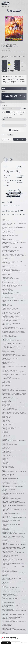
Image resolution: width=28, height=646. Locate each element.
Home (2, 6)
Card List (7, 6)
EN (22, 3)
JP (19, 3)
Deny (16, 642)
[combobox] (14, 119)
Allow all (6, 642)
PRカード (6, 183)
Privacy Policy (4, 639)
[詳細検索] (24, 108)
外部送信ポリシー (21, 214)
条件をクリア (6, 139)
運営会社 (3, 214)
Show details (24, 642)
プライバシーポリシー (11, 214)
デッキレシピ (7, 185)
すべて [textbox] (4, 119)
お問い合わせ (6, 206)
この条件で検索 (20, 139)
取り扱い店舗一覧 (15, 206)
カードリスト (7, 182)
